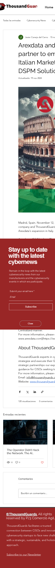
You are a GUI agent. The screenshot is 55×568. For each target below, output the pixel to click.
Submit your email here (21, 291)
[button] (30, 323)
